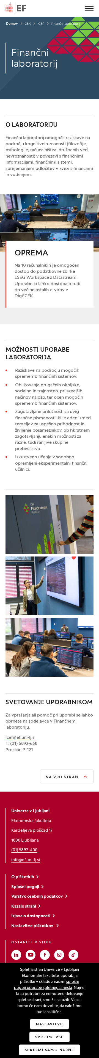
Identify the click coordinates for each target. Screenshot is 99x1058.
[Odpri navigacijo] (89, 9)
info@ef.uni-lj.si (25, 860)
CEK (27, 24)
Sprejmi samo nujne (49, 1050)
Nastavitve (49, 1024)
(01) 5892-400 (24, 850)
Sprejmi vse (49, 1037)
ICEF (40, 24)
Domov (12, 24)
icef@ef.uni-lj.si (20, 737)
